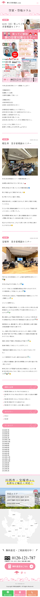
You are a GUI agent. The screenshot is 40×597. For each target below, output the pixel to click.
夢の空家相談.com (14, 3)
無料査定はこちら (20, 566)
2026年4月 (5, 436)
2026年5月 (5, 434)
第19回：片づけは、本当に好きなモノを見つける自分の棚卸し (20, 395)
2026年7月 (5, 430)
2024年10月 (6, 442)
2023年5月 (5, 469)
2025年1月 (5, 438)
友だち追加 (8, 595)
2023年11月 (6, 459)
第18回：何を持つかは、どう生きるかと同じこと (17, 399)
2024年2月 (5, 455)
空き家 (5, 20)
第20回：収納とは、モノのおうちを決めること (16, 391)
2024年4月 (5, 451)
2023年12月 (6, 457)
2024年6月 (5, 447)
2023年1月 (5, 471)
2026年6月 (5, 432)
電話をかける (32, 595)
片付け (6, 416)
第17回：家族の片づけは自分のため (14, 402)
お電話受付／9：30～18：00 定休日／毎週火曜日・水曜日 (17, 561)
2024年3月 (5, 453)
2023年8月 (5, 465)
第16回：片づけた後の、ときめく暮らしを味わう (17, 405)
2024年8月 (5, 445)
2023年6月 (5, 467)
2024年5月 (5, 449)
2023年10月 (6, 461)
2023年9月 (5, 463)
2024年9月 (5, 444)
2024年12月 (6, 440)
